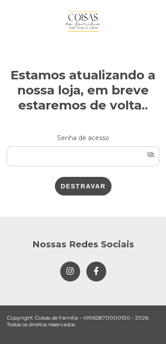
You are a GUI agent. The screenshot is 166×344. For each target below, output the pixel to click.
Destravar (83, 186)
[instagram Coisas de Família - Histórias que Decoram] (70, 271)
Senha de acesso (83, 138)
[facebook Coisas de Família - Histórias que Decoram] (96, 271)
